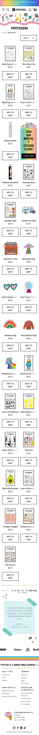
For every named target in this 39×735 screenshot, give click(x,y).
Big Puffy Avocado (10, 488)
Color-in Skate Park (28, 488)
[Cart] (35, 10)
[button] (3, 9)
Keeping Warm (28, 182)
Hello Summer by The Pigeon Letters (17, 64)
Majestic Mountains (10, 182)
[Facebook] (18, 728)
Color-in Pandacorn (10, 412)
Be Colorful (10, 565)
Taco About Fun (28, 64)
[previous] (3, 590)
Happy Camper (10, 141)
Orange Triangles (10, 527)
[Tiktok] (25, 728)
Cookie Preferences (25, 732)
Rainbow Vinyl (10, 335)
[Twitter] (21, 728)
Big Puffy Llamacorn (10, 102)
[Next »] (28, 590)
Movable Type (10, 221)
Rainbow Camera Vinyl (11, 374)
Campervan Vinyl (29, 221)
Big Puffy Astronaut (28, 374)
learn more (28, 156)
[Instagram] (14, 728)
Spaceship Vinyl (28, 259)
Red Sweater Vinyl (28, 335)
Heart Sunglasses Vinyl (11, 297)
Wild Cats (29, 450)
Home (4, 32)
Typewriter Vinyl (10, 259)
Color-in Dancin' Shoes (11, 450)
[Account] (29, 9)
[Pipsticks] (19, 9)
